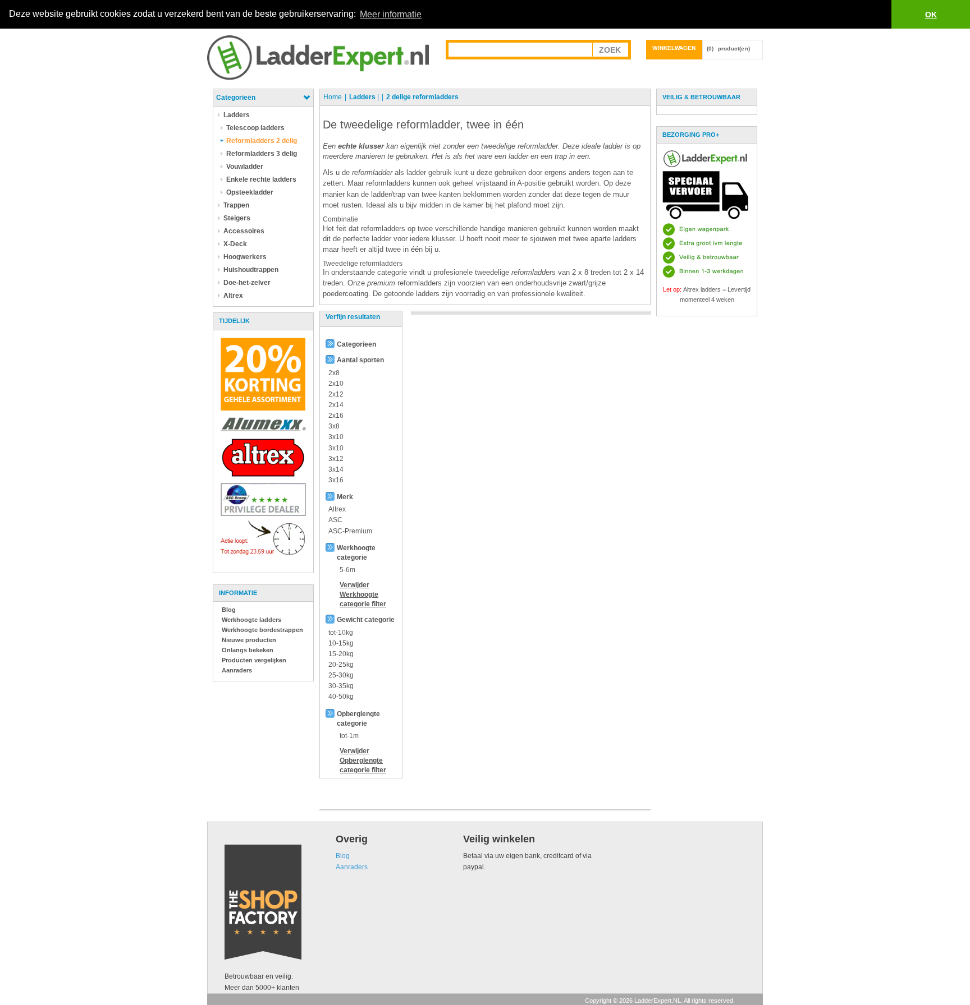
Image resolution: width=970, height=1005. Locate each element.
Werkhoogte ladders (251, 619)
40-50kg (341, 696)
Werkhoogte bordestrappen (262, 629)
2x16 (336, 415)
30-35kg (341, 686)
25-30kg (341, 675)
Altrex (337, 509)
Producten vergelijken (254, 660)
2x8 (334, 373)
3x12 (336, 459)
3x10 (336, 437)
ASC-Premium (350, 531)
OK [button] (931, 14)
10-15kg (341, 643)
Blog (229, 609)
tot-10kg (340, 633)
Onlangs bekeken (247, 650)
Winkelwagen (674, 48)
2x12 (336, 394)
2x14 (336, 405)
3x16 (336, 480)
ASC (335, 520)
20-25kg (341, 665)
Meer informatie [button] (391, 14)
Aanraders (237, 670)
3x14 (336, 469)
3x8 (334, 426)
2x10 (336, 384)
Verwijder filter (363, 594)
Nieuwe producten (249, 640)
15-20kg (341, 654)
